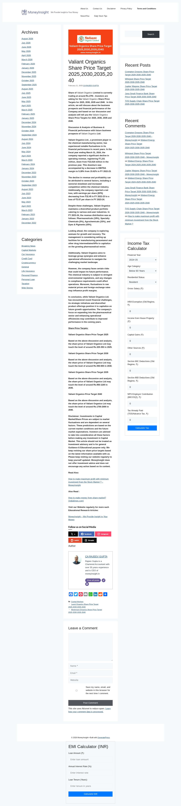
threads (91, 540)
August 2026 (27, 39)
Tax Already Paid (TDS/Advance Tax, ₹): (138, 412)
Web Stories (27, 288)
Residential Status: (136, 277)
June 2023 (26, 198)
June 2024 (26, 147)
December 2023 (29, 172)
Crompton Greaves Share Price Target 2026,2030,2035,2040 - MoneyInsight (139, 136)
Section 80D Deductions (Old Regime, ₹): (141, 379)
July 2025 (26, 93)
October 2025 (28, 80)
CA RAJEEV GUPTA (91, 86)
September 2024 (29, 135)
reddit (76, 540)
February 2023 (28, 214)
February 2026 (28, 64)
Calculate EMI (90, 794)
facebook (88, 534)
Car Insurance (28, 254)
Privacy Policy (126, 9)
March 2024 (27, 160)
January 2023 (28, 219)
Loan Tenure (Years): (78, 780)
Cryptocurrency (29, 263)
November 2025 (29, 76)
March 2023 (27, 210)
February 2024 (28, 164)
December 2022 (29, 223)
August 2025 (27, 89)
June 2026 (26, 47)
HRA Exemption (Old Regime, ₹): (141, 303)
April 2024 (26, 156)
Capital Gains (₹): (136, 335)
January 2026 (28, 68)
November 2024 (29, 126)
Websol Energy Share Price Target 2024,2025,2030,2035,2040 (140, 144)
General (25, 267)
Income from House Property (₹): (141, 320)
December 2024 (29, 122)
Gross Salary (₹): (136, 288)
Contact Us (97, 9)
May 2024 (26, 152)
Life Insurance (28, 271)
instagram (104, 534)
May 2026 (26, 51)
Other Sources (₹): (136, 348)
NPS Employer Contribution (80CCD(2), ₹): (140, 396)
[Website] (103, 580)
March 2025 (27, 110)
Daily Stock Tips (100, 16)
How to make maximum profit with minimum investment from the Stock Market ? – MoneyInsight (88, 482)
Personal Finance (30, 275)
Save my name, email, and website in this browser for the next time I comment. (98, 690)
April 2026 (26, 55)
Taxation (25, 284)
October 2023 (28, 181)
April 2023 (26, 206)
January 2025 (28, 118)
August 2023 (27, 189)
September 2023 (29, 185)
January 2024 (28, 168)
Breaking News (28, 246)
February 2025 (28, 114)
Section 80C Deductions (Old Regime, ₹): (141, 363)
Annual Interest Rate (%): (80, 766)
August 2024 (27, 139)
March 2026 (27, 59)
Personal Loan (28, 279)
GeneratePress (104, 737)
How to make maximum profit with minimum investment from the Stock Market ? (142, 220)
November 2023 (29, 177)
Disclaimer (111, 9)
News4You (85, 16)
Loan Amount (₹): (76, 753)
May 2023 (26, 202)
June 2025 (26, 97)
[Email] (87, 584)
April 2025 (26, 106)
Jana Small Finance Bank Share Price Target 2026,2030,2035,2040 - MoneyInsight (141, 191)
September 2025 (29, 85)
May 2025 (26, 101)
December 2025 (29, 72)
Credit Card (27, 258)
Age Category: (134, 266)
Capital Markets (77, 602)
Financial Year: (134, 255)
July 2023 (26, 193)
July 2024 (26, 143)
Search (151, 34)
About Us (84, 9)
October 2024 (28, 131)
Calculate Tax (142, 428)
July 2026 (26, 43)
